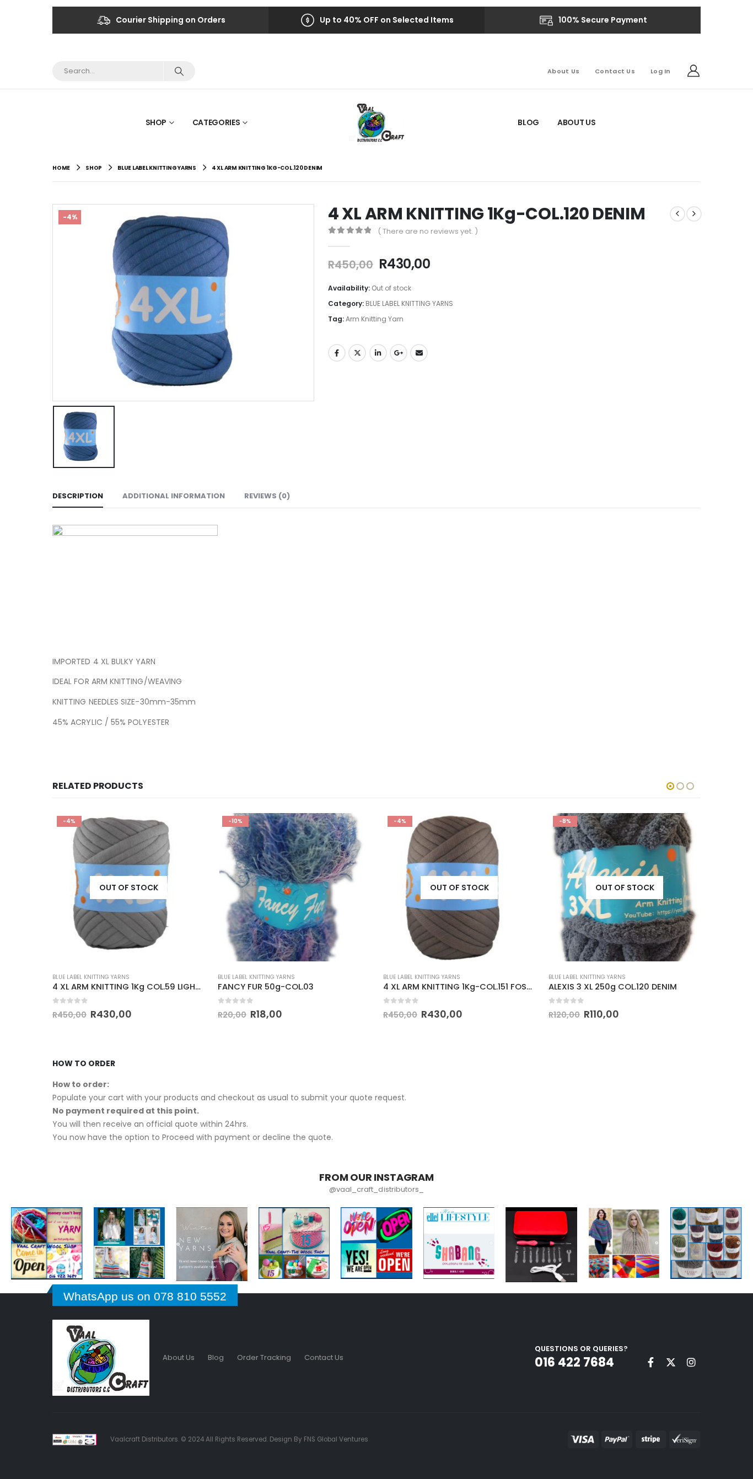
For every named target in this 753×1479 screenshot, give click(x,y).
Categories (216, 122)
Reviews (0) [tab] (267, 496)
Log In (660, 71)
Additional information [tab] (173, 496)
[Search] (179, 71)
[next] (694, 214)
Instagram (691, 1362)
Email (419, 353)
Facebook (337, 353)
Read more (186, 825)
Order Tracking (264, 1357)
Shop (156, 122)
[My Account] (693, 71)
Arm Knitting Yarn (375, 319)
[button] (670, 786)
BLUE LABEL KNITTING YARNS (409, 303)
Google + (398, 353)
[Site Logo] (377, 122)
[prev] (677, 214)
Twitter (357, 353)
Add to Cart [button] (352, 830)
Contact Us (615, 71)
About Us (563, 71)
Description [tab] (77, 496)
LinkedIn (378, 353)
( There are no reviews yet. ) (428, 231)
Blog (528, 122)
